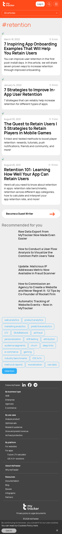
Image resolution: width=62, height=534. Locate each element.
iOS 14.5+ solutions (15, 458)
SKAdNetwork (21, 332)
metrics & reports (13, 364)
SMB (7, 395)
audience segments (14, 345)
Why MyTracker (12, 469)
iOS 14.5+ (37, 358)
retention (9, 371)
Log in (40, 4)
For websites (11, 446)
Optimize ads (11, 423)
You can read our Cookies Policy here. (19, 525)
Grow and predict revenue (16, 431)
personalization (12, 339)
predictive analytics (41, 326)
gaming (28, 351)
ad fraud (38, 332)
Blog (7, 485)
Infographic (10, 493)
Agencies (9, 404)
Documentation (12, 481)
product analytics (34, 320)
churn (34, 345)
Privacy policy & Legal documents (31, 513)
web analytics (11, 320)
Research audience (13, 427)
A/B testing (32, 339)
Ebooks (8, 489)
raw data (52, 364)
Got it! (9, 530)
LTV (6, 332)
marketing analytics (15, 326)
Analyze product (12, 419)
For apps (9, 450)
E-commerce (10, 408)
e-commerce (11, 351)
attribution (49, 339)
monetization (35, 364)
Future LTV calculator (16, 454)
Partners (9, 497)
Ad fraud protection (14, 435)
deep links (48, 345)
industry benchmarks (15, 358)
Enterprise (10, 400)
